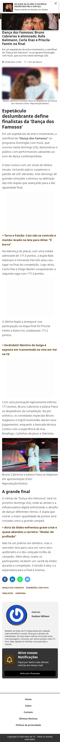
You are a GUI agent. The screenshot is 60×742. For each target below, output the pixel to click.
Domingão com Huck (37, 587)
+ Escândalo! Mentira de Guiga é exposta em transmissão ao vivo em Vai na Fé (29, 349)
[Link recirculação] (8, 7)
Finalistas (7, 593)
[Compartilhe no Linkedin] (12, 579)
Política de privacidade (28, 725)
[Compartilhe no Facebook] (5, 579)
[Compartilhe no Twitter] (27, 579)
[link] (16, 615)
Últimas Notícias (28, 718)
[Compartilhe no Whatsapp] (20, 579)
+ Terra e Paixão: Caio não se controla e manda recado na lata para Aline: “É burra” (29, 240)
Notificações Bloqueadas (30, 673)
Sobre (28, 705)
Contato (28, 712)
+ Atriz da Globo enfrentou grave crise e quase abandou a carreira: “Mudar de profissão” (29, 532)
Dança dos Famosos (13, 587)
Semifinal (20, 593)
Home (28, 699)
